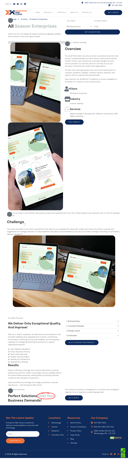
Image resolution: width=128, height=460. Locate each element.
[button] (35, 166)
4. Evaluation (71, 335)
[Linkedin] (25, 4)
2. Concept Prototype (75, 326)
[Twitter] (18, 4)
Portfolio (61, 12)
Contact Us (87, 12)
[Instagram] (21, 4)
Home (37, 12)
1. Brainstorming (73, 321)
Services (47, 12)
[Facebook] (14, 4)
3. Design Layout (73, 331)
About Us (74, 12)
